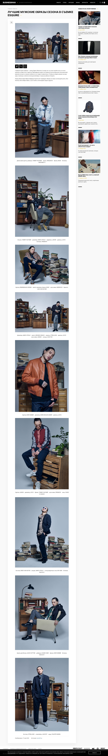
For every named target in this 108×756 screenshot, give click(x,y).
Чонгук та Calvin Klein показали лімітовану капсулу (87, 27)
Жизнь (78, 2)
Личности (85, 2)
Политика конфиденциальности (18, 748)
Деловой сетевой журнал (25, 2)
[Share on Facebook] (17, 66)
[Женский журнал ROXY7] (98, 748)
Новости (92, 2)
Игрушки (71, 2)
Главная (10, 8)
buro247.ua (39, 738)
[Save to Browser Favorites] (25, 66)
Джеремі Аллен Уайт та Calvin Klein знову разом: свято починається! (88, 86)
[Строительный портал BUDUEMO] (87, 748)
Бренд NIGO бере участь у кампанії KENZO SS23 (88, 175)
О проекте (5, 748)
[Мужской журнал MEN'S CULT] (77, 748)
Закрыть (94, 752)
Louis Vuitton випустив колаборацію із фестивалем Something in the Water (89, 117)
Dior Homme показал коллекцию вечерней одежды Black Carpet (88, 57)
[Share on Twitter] (21, 66)
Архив (39, 748)
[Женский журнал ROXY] (103, 748)
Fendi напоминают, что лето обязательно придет (86, 145)
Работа (59, 2)
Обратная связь (32, 748)
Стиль (64, 2)
